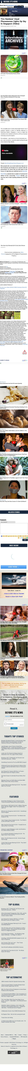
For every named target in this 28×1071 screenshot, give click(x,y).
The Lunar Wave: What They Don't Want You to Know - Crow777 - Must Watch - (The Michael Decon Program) (14, 1001)
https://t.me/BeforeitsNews (15, 699)
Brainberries (3, 205)
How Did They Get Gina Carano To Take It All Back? (13, 501)
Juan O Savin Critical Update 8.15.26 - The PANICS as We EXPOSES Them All (13, 821)
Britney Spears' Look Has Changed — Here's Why (14, 203)
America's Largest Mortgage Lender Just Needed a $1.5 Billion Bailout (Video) (13, 830)
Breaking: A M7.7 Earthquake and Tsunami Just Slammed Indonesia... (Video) (12, 758)
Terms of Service (4, 1036)
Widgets (14, 1038)
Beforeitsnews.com (11, 5)
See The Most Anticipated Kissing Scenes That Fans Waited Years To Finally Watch (13, 455)
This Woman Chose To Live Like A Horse (10, 640)
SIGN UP (7, 716)
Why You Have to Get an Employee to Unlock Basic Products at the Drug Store (13, 990)
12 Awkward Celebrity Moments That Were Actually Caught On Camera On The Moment (12, 677)
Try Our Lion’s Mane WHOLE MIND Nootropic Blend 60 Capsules (13, 342)
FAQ (15, 1034)
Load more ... (13, 567)
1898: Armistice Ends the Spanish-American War (13, 981)
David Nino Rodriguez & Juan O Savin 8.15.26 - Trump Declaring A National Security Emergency (13, 801)
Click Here (12, 271)
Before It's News (11, 1)
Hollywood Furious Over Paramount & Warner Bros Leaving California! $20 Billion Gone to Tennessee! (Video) (13, 767)
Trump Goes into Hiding (7, 1017)
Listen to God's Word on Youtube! (14, 593)
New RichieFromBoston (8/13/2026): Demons (12, 947)
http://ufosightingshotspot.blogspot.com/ (14, 163)
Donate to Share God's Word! (14, 596)
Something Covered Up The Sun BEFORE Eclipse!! (13, 762)
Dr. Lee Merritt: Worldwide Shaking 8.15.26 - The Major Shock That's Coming (13, 834)
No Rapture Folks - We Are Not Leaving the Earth (13, 1014)
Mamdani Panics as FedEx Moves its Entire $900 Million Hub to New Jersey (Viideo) (13, 781)
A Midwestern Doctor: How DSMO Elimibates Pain (13, 1011)
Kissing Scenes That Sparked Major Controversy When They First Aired (6, 969)
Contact (20, 1034)
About (2, 1034)
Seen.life (24, 171)
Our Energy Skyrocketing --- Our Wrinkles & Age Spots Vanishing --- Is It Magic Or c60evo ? (12, 934)
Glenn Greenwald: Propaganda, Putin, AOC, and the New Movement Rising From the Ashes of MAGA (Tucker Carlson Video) (13, 914)
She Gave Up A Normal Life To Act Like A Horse (13, 245)
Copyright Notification (14, 1036)
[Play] (14, 581)
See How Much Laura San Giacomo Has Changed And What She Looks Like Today (13, 622)
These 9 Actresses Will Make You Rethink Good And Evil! (12, 658)
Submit (14, 728)
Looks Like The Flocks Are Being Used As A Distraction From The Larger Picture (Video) (11, 754)
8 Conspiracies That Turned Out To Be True (12, 224)
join (7, 266)
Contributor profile (12, 9)
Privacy (25, 1034)
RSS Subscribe (24, 1036)
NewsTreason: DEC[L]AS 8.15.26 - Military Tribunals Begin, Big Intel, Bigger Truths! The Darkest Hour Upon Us (14, 806)
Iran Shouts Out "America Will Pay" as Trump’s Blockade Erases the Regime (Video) (12, 772)
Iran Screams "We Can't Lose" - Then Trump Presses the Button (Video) (12, 943)
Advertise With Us (9, 1034)
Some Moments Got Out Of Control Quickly (11, 383)
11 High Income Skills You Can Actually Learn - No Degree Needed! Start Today (13, 1021)
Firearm (18, 175)
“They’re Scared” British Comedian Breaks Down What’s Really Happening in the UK (13, 985)
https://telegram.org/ (19, 697)
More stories (19, 9)
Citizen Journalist (9, 272)
